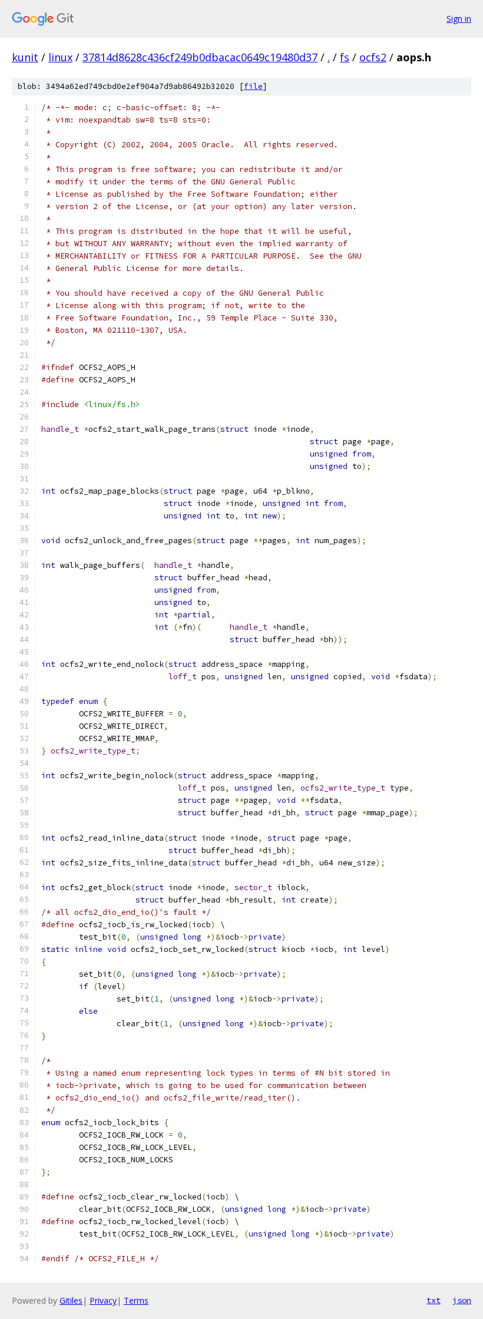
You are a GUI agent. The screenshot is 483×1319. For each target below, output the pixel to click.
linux (60, 57)
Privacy (103, 1300)
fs (344, 57)
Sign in (458, 18)
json (461, 1300)
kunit (25, 57)
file (253, 86)
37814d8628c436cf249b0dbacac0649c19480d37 (199, 57)
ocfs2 (372, 57)
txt (433, 1300)
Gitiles (70, 1300)
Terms (136, 1300)
